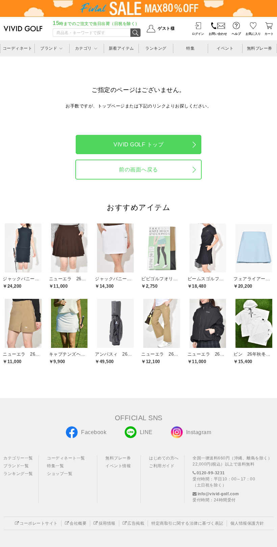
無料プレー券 (118, 458)
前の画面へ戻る (138, 169)
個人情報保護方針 (247, 523)
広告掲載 (135, 523)
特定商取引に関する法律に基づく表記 (187, 523)
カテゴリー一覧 (18, 458)
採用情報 (107, 523)
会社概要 (78, 523)
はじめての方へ (164, 458)
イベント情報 (118, 465)
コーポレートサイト (39, 523)
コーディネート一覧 (66, 458)
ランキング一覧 (18, 473)
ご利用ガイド (161, 465)
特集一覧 (55, 465)
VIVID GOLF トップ (138, 144)
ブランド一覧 (16, 465)
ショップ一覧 (59, 473)
